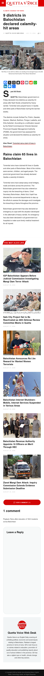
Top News (20, 11)
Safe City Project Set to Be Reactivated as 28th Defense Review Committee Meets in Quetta (21, 319)
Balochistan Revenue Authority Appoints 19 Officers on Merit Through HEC (19, 444)
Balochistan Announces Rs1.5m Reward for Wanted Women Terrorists (19, 361)
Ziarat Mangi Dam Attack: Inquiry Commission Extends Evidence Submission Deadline (20, 485)
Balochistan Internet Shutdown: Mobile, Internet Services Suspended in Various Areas (22, 402)
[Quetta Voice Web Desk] (22, 625)
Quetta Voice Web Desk (15, 33)
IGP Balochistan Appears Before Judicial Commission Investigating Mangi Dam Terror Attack (21, 278)
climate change (9, 11)
